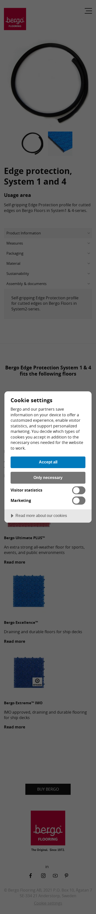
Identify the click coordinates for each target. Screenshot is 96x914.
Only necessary (48, 477)
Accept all (48, 462)
